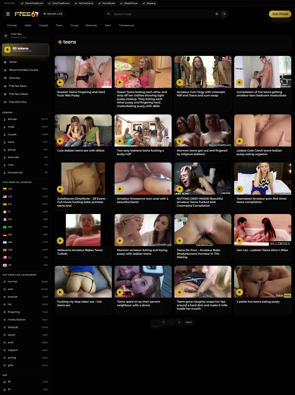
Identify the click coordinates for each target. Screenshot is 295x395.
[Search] (224, 14)
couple (43, 25)
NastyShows (130, 3)
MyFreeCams (86, 3)
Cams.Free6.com (34, 3)
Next (189, 322)
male (28, 25)
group (74, 25)
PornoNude (108, 3)
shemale (91, 25)
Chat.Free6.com (61, 3)
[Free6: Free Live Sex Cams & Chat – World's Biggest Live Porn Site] (27, 14)
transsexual (126, 25)
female (12, 25)
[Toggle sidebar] (8, 14)
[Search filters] (216, 14)
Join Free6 (280, 14)
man (108, 25)
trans (59, 25)
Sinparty (151, 3)
